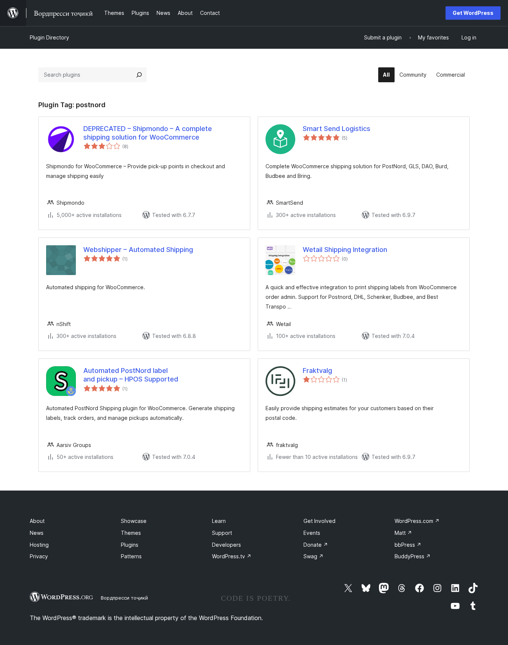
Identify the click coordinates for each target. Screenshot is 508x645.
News (37, 533)
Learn (219, 521)
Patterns (131, 556)
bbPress (408, 545)
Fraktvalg (317, 370)
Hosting (39, 545)
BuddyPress (413, 556)
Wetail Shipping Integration (345, 249)
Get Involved (319, 521)
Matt (403, 533)
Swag (313, 556)
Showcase (134, 521)
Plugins (129, 545)
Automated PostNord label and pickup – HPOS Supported (130, 375)
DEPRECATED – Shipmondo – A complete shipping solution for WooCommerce (147, 133)
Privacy (39, 556)
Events (311, 533)
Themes (131, 533)
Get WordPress (473, 13)
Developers (226, 545)
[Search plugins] (139, 74)
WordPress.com (417, 521)
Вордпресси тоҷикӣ (124, 598)
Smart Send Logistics (336, 128)
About (37, 521)
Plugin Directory (49, 37)
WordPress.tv (231, 556)
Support (222, 533)
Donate (315, 545)
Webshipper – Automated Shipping (138, 249)
